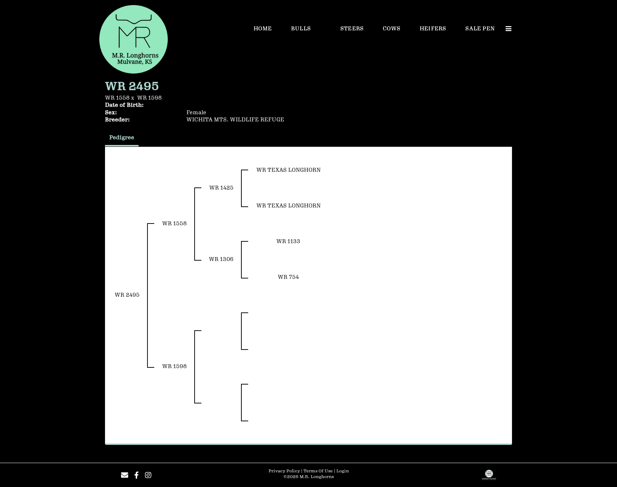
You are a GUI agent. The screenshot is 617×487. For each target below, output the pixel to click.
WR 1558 (117, 98)
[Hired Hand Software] (489, 477)
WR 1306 (221, 259)
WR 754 (288, 277)
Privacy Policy (284, 471)
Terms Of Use (318, 471)
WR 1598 (149, 98)
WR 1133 (288, 242)
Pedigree (121, 138)
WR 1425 (221, 188)
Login (342, 471)
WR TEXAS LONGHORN (288, 170)
